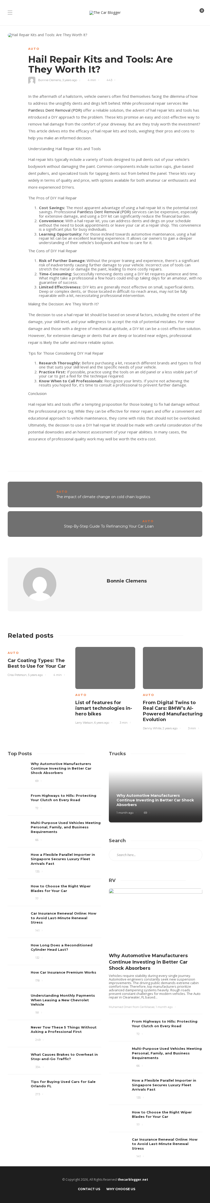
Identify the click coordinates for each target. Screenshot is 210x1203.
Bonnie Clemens (49, 80)
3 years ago (69, 80)
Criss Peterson (17, 675)
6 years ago (101, 722)
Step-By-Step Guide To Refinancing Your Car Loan (109, 526)
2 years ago (170, 728)
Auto (33, 49)
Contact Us (89, 1189)
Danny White (152, 728)
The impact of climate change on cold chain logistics (103, 496)
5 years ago (35, 675)
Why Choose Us (120, 1189)
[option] (37, 663)
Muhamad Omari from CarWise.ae (131, 1007)
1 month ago (125, 812)
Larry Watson (84, 722)
